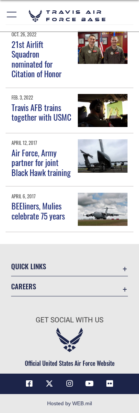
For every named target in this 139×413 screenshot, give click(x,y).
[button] (12, 16)
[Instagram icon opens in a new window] (69, 383)
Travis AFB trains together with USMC (41, 112)
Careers (23, 286)
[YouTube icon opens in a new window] (89, 383)
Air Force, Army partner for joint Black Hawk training (41, 162)
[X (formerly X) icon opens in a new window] (49, 383)
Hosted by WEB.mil (69, 403)
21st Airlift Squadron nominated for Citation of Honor (36, 58)
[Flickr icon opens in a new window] (109, 383)
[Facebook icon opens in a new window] (29, 383)
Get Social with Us (69, 320)
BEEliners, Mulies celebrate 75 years (38, 210)
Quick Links (28, 266)
